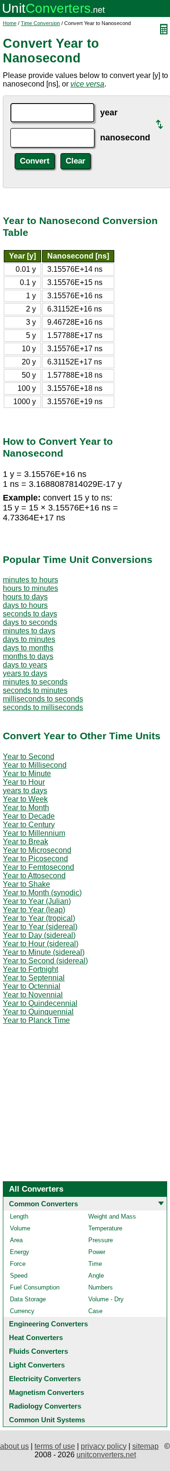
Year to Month (26, 808)
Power (96, 1251)
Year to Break (25, 842)
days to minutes (29, 639)
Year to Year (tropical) (39, 918)
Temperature (105, 1228)
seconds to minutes (35, 690)
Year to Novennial (33, 995)
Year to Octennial (31, 986)
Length (19, 1216)
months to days (28, 656)
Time (95, 1263)
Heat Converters (36, 1337)
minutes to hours (30, 580)
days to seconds (30, 622)
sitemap (145, 1446)
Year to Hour (24, 782)
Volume (20, 1228)
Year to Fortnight (30, 969)
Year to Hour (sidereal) (40, 944)
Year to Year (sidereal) (40, 927)
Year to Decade (29, 816)
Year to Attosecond (34, 876)
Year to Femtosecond (38, 867)
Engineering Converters (48, 1324)
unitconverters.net (106, 1455)
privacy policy (104, 1446)
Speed (18, 1275)
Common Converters (43, 1204)
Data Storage (28, 1299)
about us (14, 1446)
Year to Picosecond (35, 859)
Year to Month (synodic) (42, 893)
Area (16, 1240)
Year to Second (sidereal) (45, 961)
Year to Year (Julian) (37, 901)
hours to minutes (30, 588)
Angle (96, 1275)
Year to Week (25, 799)
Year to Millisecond (35, 765)
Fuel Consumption (35, 1287)
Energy (19, 1251)
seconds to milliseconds (43, 707)
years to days (25, 673)
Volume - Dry (106, 1299)
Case (95, 1311)
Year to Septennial (34, 978)
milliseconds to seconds (43, 699)
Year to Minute (27, 774)
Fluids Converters (38, 1351)
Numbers (100, 1287)
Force (18, 1263)
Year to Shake (26, 884)
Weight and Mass (112, 1216)
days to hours (25, 605)
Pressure (100, 1240)
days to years (25, 665)
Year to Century (29, 825)
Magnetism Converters (46, 1392)
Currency (22, 1311)
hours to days (25, 597)
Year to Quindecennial (40, 1003)
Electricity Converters (45, 1379)
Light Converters (37, 1365)
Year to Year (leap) (34, 910)
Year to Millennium (34, 833)
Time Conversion (40, 23)
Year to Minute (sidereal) (44, 952)
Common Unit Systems (47, 1420)
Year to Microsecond (37, 850)
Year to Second (28, 757)
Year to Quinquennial (38, 1012)
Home (10, 23)
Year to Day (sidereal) (39, 935)
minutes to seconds (35, 682)
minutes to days (29, 631)
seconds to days (30, 614)
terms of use (54, 1446)
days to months (28, 648)
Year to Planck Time (36, 1020)
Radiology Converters (45, 1406)
